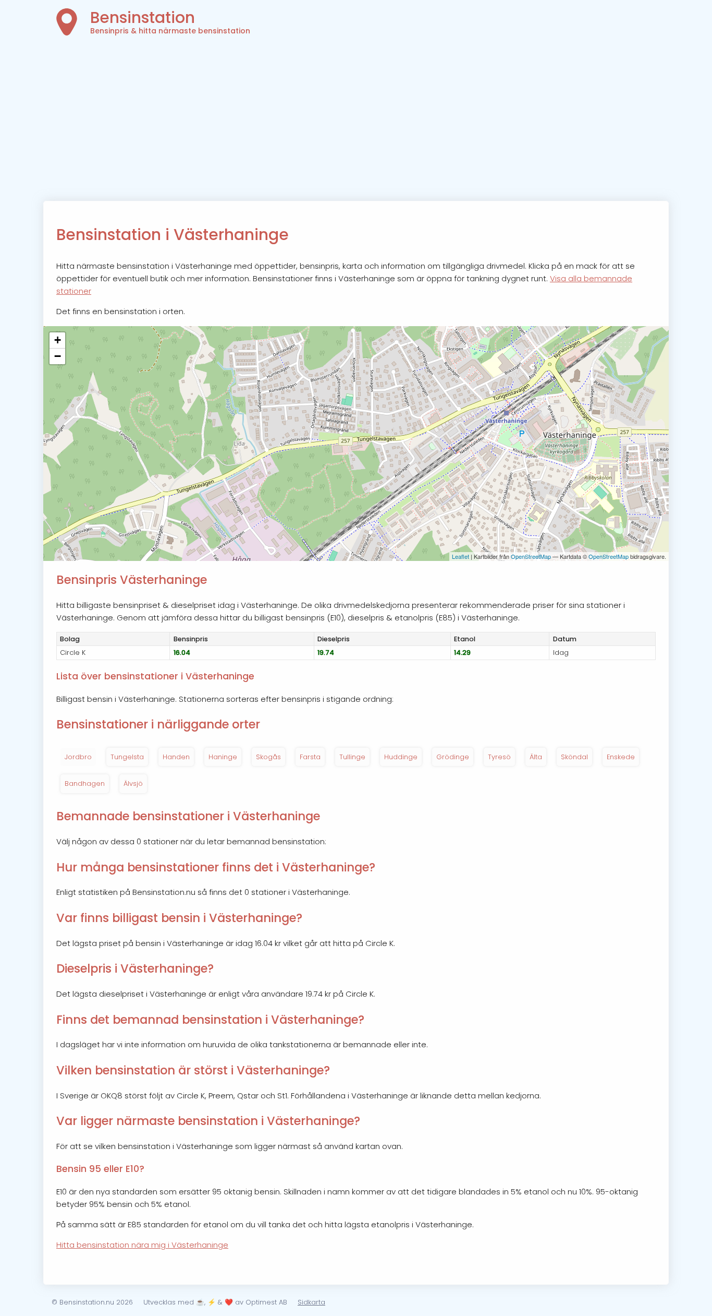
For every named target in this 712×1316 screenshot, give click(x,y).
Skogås (268, 756)
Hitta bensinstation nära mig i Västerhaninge (142, 1244)
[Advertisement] (356, 123)
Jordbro (78, 756)
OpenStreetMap (531, 556)
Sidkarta (311, 1302)
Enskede (621, 756)
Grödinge (452, 756)
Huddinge (401, 756)
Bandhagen (85, 783)
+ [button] (57, 339)
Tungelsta (127, 756)
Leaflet (460, 556)
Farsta (310, 756)
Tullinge (352, 756)
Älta (536, 756)
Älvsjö (133, 783)
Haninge (222, 756)
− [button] (57, 356)
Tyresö (499, 756)
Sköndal (574, 756)
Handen (176, 756)
